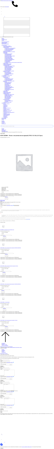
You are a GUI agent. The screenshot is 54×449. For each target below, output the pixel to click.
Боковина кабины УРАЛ (8, 82)
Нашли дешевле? (2, 200)
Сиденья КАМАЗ (7, 61)
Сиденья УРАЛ (7, 90)
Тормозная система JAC (6, 114)
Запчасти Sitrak (4, 118)
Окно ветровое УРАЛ (8, 85)
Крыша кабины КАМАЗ (8, 56)
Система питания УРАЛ (8, 80)
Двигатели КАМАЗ (4, 42)
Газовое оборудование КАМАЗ (7, 46)
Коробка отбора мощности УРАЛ (9, 94)
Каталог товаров (3, 133)
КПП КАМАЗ (5, 52)
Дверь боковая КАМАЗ (8, 54)
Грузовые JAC (5, 105)
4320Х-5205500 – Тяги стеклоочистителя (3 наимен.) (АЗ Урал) (8, 320)
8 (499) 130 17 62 (7, 346)
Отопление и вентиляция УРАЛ (9, 87)
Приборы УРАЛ (5, 91)
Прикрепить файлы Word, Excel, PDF (5, 390)
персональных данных (10, 205)
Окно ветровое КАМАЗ (8, 57)
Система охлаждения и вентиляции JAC (8, 112)
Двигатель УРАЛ (5, 77)
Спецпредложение (4, 39)
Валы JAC (4, 104)
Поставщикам (4, 123)
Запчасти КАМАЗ (4, 45)
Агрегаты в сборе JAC (6, 103)
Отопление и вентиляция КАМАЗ (9, 59)
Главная (3, 120)
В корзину (2, 290)
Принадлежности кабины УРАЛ (9, 89)
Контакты (3, 121)
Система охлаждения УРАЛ (9, 79)
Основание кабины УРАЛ (8, 86)
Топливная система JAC (6, 113)
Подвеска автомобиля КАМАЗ (9, 73)
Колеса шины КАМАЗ (8, 72)
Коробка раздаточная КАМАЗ (9, 67)
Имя (0, 359)
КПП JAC (4, 107)
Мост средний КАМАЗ (8, 69)
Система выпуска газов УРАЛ (9, 78)
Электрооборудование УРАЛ (7, 102)
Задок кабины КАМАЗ (8, 55)
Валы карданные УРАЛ (6, 76)
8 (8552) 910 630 (2, 346)
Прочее (3, 119)
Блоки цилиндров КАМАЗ (5, 41)
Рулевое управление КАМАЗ (7, 63)
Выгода (3, 38)
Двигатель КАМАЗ (6, 47)
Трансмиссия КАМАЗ (6, 65)
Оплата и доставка (4, 344)
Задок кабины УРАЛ (8, 83)
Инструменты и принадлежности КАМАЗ (9, 51)
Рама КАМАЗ (7, 74)
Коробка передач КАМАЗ (8, 66)
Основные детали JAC (6, 109)
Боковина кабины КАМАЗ (8, 53)
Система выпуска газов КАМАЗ (9, 48)
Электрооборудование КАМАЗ (7, 75)
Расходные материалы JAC (7, 111)
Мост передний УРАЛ (8, 97)
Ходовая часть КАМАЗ (6, 71)
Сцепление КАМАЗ (7, 70)
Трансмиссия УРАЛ (6, 93)
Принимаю (2, 448)
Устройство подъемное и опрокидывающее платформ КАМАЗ (13, 62)
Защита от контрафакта (5, 345)
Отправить (2, 366)
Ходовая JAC (5, 116)
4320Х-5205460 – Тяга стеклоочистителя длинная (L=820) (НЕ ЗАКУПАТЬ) (10, 247)
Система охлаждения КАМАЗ (9, 49)
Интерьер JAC (5, 106)
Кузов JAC (4, 108)
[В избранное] (6, 198)
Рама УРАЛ (6, 101)
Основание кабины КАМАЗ (9, 58)
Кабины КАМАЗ (4, 43)
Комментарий (2, 375)
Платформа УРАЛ (7, 88)
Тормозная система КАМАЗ (7, 64)
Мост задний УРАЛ (7, 96)
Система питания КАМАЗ (8, 50)
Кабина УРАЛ (7, 84)
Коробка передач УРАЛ (8, 95)
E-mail (1, 204)
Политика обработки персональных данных (16, 347)
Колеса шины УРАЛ (7, 100)
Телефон (1, 203)
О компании (3, 122)
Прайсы (3, 40)
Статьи (3, 351)
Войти (1, 412)
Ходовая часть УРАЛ (6, 99)
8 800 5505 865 (28, 219)
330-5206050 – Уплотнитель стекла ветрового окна (7, 229)
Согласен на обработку (6, 205)
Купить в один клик (16, 205)
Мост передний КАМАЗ (8, 68)
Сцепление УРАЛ (7, 98)
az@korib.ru (11, 346)
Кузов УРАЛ (5, 81)
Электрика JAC (5, 117)
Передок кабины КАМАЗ (8, 60)
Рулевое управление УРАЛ (7, 92)
